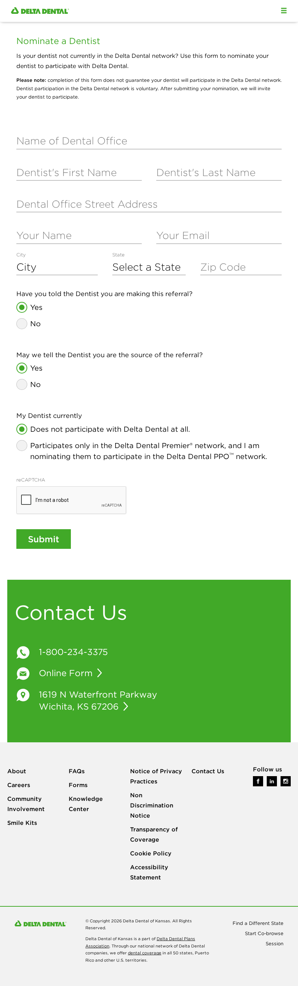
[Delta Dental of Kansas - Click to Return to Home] (40, 11)
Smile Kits (22, 822)
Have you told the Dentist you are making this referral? (104, 294)
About (16, 771)
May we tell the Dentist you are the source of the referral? (109, 355)
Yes (36, 307)
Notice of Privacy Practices (156, 776)
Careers (18, 785)
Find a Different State (258, 923)
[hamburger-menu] (284, 10)
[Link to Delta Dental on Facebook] (258, 780)
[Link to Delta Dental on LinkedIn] (272, 780)
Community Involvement (26, 804)
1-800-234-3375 (73, 651)
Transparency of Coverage (154, 834)
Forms (78, 785)
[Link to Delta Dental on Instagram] (286, 780)
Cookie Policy (151, 853)
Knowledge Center (86, 804)
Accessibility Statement (149, 872)
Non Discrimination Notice (151, 805)
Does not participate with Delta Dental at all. (110, 429)
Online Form (67, 672)
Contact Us (208, 771)
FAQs (77, 771)
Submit (43, 539)
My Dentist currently (49, 416)
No (35, 323)
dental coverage (144, 952)
